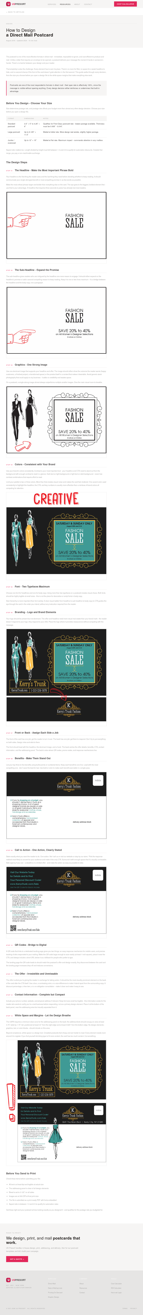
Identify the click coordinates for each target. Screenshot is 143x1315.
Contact (88, 4)
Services (52, 4)
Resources (65, 4)
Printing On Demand (55, 1292)
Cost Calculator (125, 4)
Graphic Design (53, 1297)
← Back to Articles (15, 12)
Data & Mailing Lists (55, 1288)
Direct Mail (52, 1283)
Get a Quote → (17, 1259)
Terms (125, 1308)
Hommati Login (116, 1292)
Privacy (133, 1308)
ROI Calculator (116, 1288)
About (77, 4)
